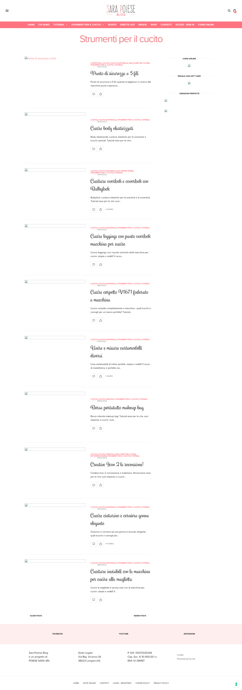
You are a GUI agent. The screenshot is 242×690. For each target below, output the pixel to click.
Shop (154, 24)
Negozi (142, 24)
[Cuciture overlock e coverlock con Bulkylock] (55, 191)
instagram (189, 634)
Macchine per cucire (139, 63)
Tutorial (58, 24)
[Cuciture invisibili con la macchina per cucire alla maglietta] (55, 582)
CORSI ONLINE (206, 24)
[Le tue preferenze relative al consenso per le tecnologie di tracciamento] (236, 684)
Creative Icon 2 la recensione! (117, 464)
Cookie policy (142, 683)
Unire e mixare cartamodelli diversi (116, 352)
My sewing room (125, 171)
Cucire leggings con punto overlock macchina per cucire (121, 240)
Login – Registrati (122, 683)
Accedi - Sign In (184, 24)
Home (31, 24)
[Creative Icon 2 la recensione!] (55, 471)
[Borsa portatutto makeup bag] (55, 415)
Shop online (89, 683)
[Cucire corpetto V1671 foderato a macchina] (55, 303)
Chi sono (44, 24)
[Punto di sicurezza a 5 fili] (55, 80)
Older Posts (35, 616)
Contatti (166, 24)
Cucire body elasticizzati (112, 128)
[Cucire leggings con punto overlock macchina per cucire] (55, 247)
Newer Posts (140, 616)
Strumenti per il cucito (86, 24)
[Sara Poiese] (121, 10)
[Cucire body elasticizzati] (55, 135)
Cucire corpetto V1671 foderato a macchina (119, 296)
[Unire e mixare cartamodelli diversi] (55, 359)
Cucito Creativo (106, 399)
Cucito (105, 63)
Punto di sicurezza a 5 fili (115, 73)
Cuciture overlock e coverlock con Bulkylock (119, 185)
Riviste (112, 24)
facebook (58, 634)
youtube (123, 634)
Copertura (96, 63)
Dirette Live (127, 24)
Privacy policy (161, 683)
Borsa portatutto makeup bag (117, 408)
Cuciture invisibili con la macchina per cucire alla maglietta (120, 575)
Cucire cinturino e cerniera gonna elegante (120, 520)
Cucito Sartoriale (119, 63)
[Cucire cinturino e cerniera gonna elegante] (55, 526)
